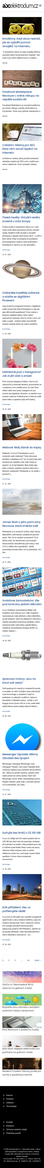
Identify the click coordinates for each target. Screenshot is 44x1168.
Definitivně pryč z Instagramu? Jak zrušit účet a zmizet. (21, 374)
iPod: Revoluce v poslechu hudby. (20, 1029)
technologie (6, 250)
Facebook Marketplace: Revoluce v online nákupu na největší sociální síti (20, 95)
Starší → (38, 960)
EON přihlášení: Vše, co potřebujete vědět (16, 909)
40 (28, 960)
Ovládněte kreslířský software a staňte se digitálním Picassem (20, 296)
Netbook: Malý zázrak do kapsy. (22, 447)
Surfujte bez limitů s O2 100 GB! (21, 833)
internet (4, 63)
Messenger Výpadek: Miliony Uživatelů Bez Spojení (20, 756)
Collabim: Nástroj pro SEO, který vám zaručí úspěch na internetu (19, 148)
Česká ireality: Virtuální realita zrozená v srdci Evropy (21, 219)
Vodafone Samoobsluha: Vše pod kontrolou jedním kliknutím (22, 602)
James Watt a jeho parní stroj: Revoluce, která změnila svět (21, 524)
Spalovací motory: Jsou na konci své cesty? (19, 680)
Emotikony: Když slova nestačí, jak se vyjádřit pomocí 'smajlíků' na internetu (21, 42)
